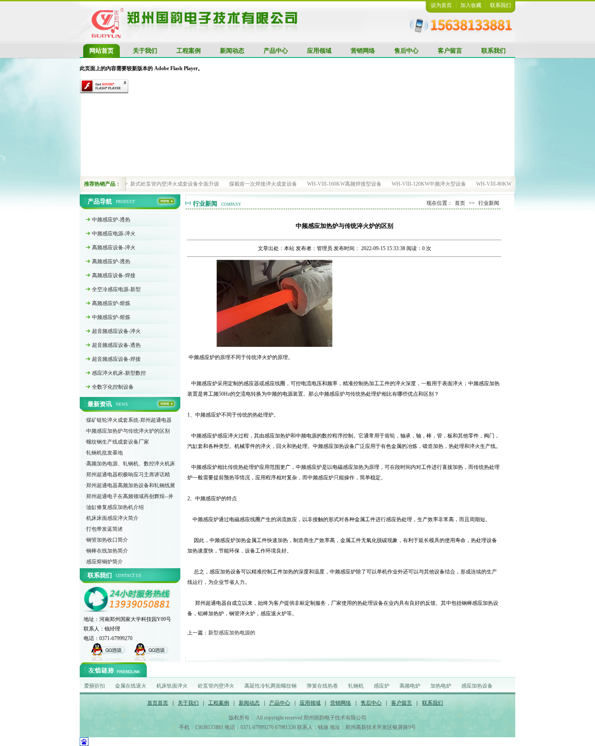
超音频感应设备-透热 (116, 345)
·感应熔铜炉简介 (104, 562)
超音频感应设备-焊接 (116, 359)
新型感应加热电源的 (231, 633)
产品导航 (100, 201)
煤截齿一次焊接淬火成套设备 (263, 184)
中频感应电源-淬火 (113, 234)
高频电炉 (409, 686)
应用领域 (319, 50)
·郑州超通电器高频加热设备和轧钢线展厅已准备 (130, 486)
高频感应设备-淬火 (113, 247)
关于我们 (145, 50)
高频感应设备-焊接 (113, 275)
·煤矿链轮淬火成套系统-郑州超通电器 (128, 420)
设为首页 (441, 5)
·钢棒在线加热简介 (106, 551)
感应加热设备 (477, 686)
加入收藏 (470, 5)
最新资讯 (100, 404)
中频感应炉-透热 (111, 220)
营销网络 (363, 50)
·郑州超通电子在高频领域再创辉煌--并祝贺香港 (129, 497)
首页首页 (157, 703)
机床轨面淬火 (172, 686)
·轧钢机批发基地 (104, 453)
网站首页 (101, 50)
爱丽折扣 (94, 686)
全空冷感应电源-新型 (116, 289)
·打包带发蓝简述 (104, 529)
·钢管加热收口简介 (106, 540)
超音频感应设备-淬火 (116, 331)
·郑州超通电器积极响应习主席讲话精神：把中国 (127, 475)
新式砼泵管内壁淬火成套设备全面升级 (174, 184)
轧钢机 (356, 686)
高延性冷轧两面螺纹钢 (270, 686)
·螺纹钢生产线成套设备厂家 (117, 442)
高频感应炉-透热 (111, 261)
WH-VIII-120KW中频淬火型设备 (429, 184)
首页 (460, 203)
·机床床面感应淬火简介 (112, 518)
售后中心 (406, 50)
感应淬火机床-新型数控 (119, 373)
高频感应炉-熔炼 (111, 303)
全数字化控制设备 (113, 387)
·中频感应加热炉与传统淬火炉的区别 (127, 431)
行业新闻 (205, 203)
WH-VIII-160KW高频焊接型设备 (344, 184)
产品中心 (276, 50)
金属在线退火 (130, 686)
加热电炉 (440, 686)
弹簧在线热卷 (322, 686)
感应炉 (381, 686)
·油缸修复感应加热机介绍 (114, 507)
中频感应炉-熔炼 (111, 317)
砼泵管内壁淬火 (216, 686)
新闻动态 (232, 50)
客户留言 (450, 50)
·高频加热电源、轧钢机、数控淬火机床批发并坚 (130, 465)
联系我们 (500, 5)
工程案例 (188, 50)
